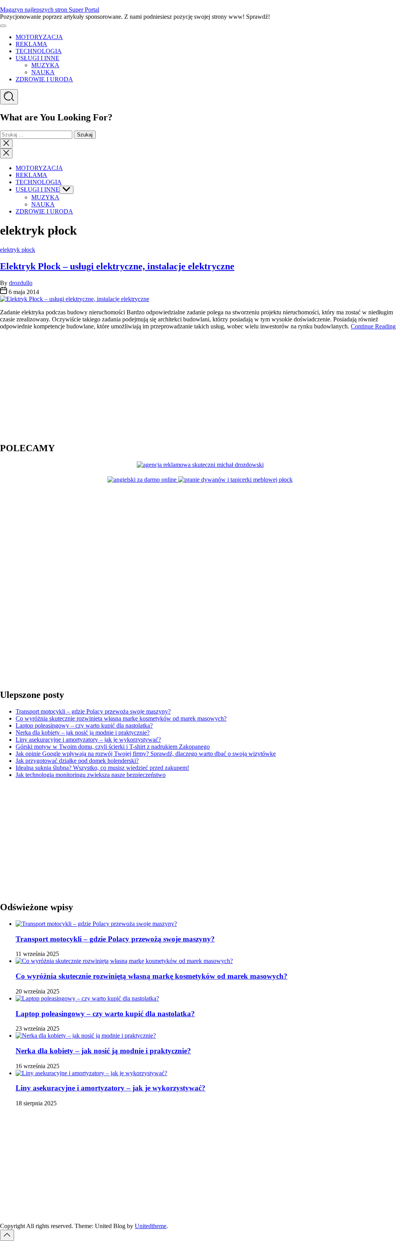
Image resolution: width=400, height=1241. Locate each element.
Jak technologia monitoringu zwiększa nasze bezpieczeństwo (91, 774)
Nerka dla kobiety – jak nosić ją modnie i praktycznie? (83, 732)
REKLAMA (31, 44)
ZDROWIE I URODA (44, 79)
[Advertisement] (49, 385)
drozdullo (20, 283)
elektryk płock (17, 249)
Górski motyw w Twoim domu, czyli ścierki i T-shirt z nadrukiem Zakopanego (113, 746)
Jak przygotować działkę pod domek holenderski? (77, 760)
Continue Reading (373, 326)
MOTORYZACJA (39, 37)
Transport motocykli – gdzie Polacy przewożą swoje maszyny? (93, 711)
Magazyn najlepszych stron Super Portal (49, 9)
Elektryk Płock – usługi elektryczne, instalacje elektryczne (117, 266)
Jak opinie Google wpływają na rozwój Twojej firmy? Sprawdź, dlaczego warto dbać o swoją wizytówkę (146, 753)
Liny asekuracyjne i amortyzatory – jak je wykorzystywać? (88, 739)
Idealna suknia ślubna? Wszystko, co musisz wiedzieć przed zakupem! (102, 767)
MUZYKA (45, 65)
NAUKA (43, 72)
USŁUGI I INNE (37, 58)
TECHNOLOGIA (39, 51)
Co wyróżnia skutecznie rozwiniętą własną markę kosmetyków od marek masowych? (121, 718)
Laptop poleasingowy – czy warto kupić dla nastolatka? (84, 725)
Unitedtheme (150, 1226)
